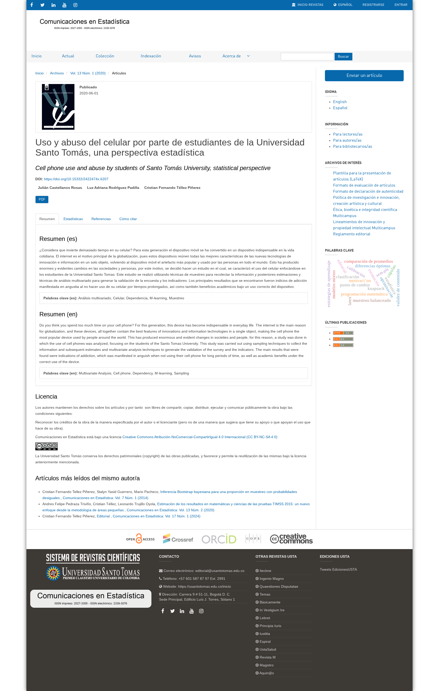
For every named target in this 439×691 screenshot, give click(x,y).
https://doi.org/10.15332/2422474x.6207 (76, 179)
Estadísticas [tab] (73, 219)
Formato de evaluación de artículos (364, 186)
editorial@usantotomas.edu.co (219, 571)
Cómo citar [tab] (128, 219)
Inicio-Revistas (310, 5)
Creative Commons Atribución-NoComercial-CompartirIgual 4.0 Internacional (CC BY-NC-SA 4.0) (199, 437)
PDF (42, 199)
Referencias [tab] (101, 219)
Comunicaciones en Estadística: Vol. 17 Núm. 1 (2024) (156, 516)
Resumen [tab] (47, 219)
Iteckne (265, 571)
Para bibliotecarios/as (352, 147)
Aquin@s (266, 673)
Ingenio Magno (272, 579)
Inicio (37, 56)
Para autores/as (347, 141)
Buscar (343, 56)
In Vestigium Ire (272, 610)
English (340, 102)
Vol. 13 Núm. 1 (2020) (88, 73)
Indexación (151, 56)
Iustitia (265, 634)
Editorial (104, 516)
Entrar (401, 5)
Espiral (265, 641)
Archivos (57, 73)
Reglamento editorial (351, 234)
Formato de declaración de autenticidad (368, 192)
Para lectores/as (348, 135)
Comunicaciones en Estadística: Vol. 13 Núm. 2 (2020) (170, 510)
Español (344, 5)
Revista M (268, 657)
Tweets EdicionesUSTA (338, 569)
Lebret (265, 618)
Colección (105, 56)
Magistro (267, 665)
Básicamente (270, 602)
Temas (265, 594)
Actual (68, 56)
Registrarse (373, 5)
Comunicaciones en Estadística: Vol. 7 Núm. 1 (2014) (105, 498)
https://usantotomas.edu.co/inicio (204, 586)
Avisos (195, 56)
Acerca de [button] (232, 56)
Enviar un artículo (364, 75)
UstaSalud (268, 649)
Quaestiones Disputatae (279, 586)
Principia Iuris (270, 626)
